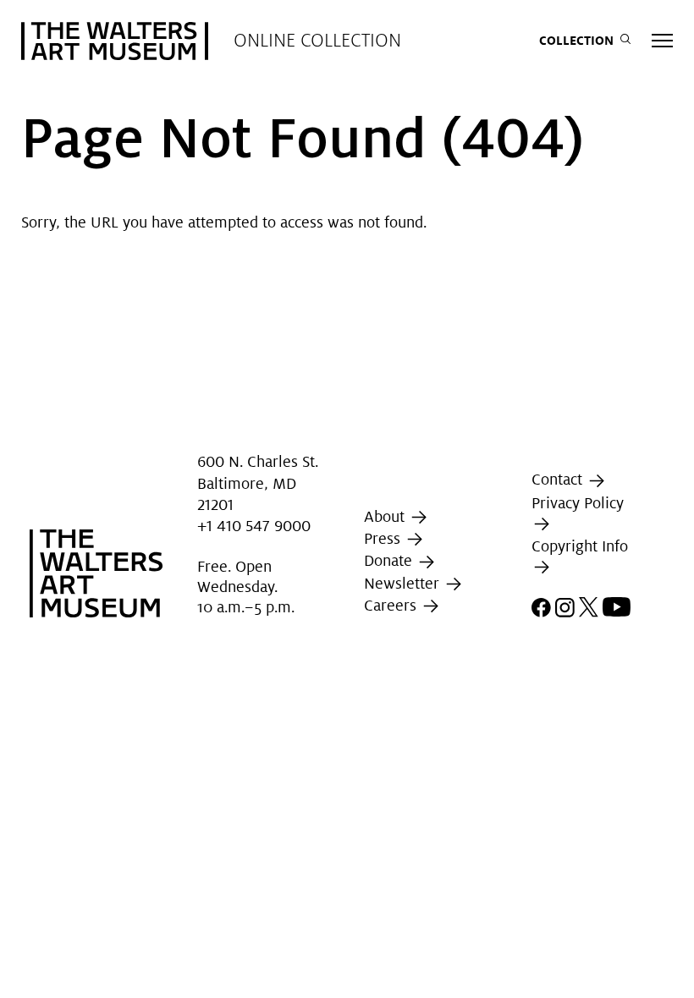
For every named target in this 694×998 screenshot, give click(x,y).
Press (384, 538)
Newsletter (403, 583)
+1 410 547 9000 (254, 525)
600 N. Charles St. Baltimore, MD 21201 (257, 483)
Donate (390, 560)
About (386, 516)
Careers (392, 605)
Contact (559, 479)
